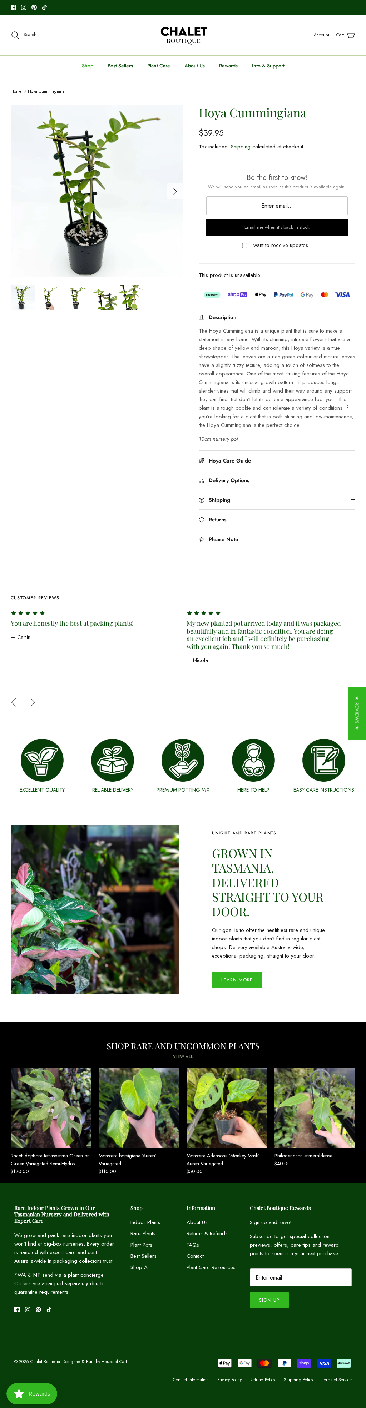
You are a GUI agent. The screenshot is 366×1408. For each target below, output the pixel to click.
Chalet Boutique (45, 1361)
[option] (97, 191)
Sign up (269, 1300)
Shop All (140, 1267)
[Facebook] (13, 7)
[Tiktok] (44, 7)
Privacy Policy (229, 1380)
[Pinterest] (34, 7)
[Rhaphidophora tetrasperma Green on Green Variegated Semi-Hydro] (51, 1108)
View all (183, 1056)
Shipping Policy (298, 1380)
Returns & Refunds (207, 1233)
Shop (87, 65)
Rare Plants (142, 1233)
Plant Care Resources (211, 1267)
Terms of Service (337, 1380)
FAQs (193, 1245)
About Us (194, 65)
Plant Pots (141, 1245)
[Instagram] (23, 7)
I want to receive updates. (280, 245)
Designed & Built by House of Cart (95, 1361)
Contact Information (191, 1380)
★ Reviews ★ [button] (356, 713)
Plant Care (158, 65)
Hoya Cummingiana (46, 91)
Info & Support (268, 65)
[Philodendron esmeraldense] (314, 1108)
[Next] (175, 191)
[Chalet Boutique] (183, 35)
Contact (195, 1256)
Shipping (241, 147)
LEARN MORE (237, 979)
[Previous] (13, 702)
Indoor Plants (145, 1222)
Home (16, 91)
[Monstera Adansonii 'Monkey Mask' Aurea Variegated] (227, 1108)
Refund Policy (262, 1380)
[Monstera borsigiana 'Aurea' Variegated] (139, 1108)
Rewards (228, 65)
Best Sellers (120, 65)
